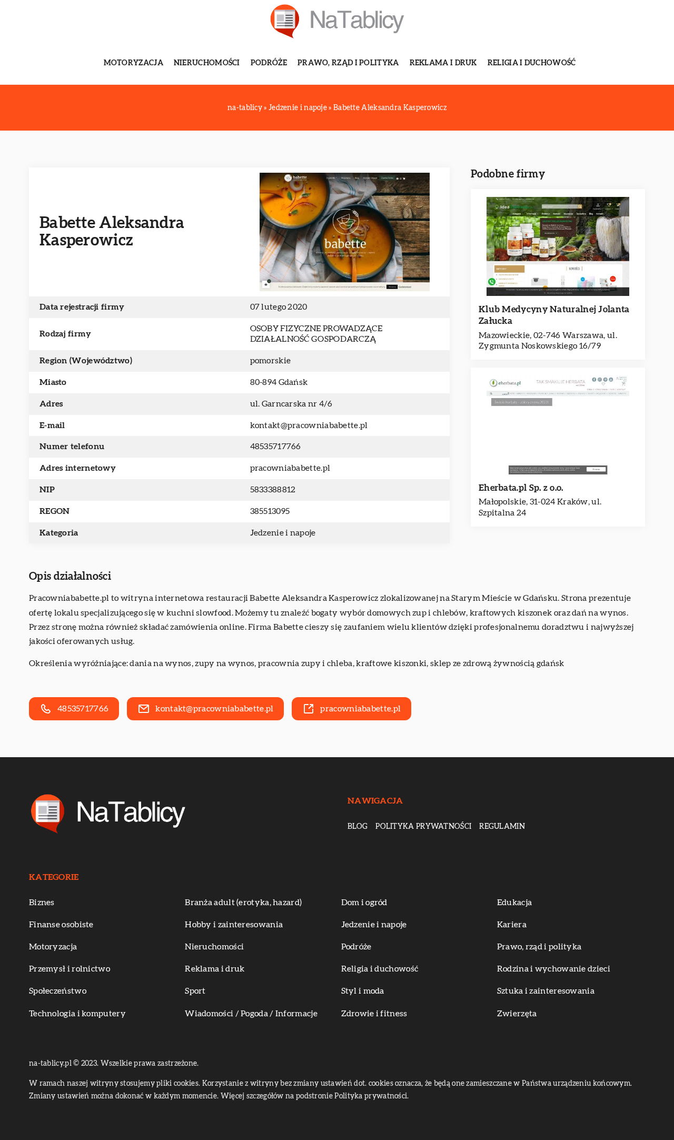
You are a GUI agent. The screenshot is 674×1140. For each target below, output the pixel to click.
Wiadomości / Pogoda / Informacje (251, 1013)
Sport (195, 991)
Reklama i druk (443, 63)
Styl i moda (362, 991)
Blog (358, 826)
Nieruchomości (207, 63)
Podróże (269, 63)
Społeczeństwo (57, 991)
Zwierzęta (517, 1013)
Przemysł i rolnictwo (69, 969)
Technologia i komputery (77, 1013)
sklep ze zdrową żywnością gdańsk (497, 663)
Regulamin (502, 826)
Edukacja (514, 902)
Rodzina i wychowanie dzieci (553, 969)
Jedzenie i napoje (283, 533)
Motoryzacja (133, 63)
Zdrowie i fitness (374, 1013)
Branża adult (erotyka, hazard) (243, 902)
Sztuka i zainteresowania (545, 991)
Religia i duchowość (532, 63)
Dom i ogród (364, 902)
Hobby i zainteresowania (234, 924)
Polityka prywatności (423, 826)
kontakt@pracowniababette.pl (309, 425)
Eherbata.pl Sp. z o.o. (521, 487)
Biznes (42, 902)
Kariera (512, 924)
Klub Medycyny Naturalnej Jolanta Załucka (554, 315)
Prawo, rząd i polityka (348, 63)
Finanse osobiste (61, 924)
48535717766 (275, 446)
